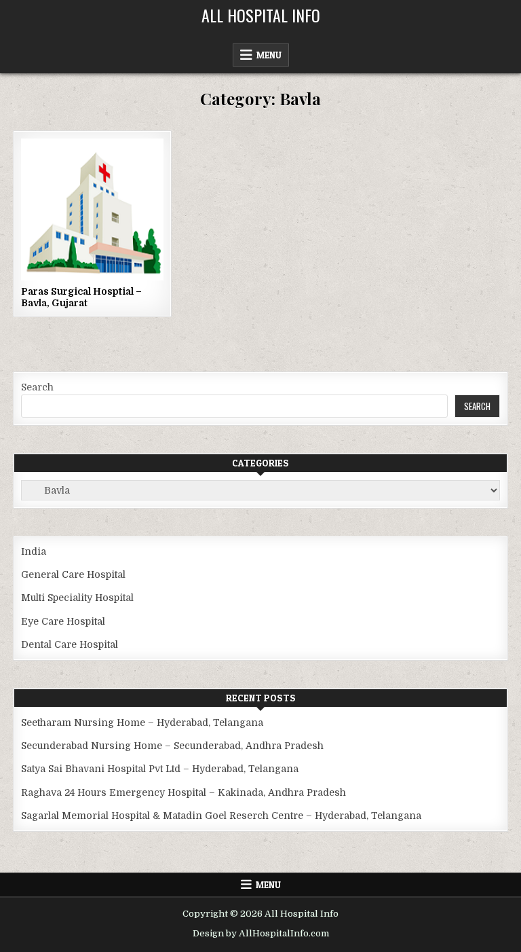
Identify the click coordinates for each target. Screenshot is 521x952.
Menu (269, 55)
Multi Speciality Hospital (77, 597)
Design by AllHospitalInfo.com (261, 933)
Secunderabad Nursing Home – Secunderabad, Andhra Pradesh (172, 745)
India (33, 551)
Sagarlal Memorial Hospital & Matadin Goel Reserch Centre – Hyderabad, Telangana (221, 815)
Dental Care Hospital (69, 644)
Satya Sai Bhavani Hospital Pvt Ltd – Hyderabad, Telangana (159, 768)
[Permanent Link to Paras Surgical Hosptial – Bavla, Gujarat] (92, 209)
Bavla (49, 183)
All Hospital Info (260, 15)
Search (37, 387)
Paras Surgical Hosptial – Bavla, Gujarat (81, 297)
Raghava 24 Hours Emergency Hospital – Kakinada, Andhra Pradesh (183, 792)
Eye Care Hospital (63, 621)
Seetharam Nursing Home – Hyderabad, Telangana (142, 722)
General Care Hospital (73, 574)
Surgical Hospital (109, 183)
